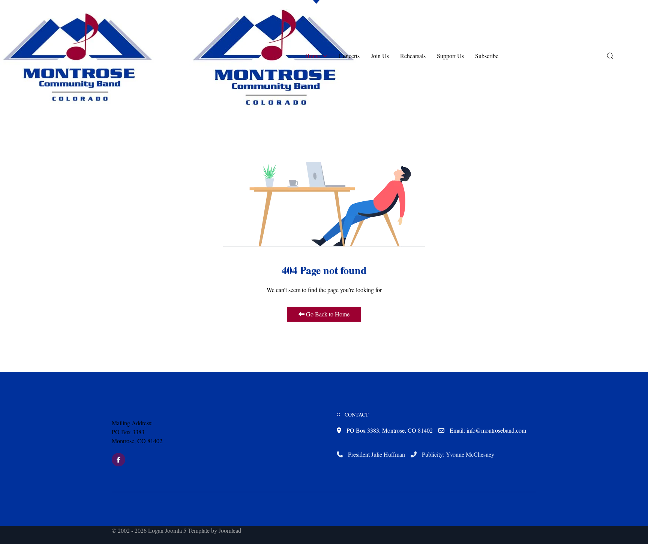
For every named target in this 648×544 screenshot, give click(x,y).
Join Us (380, 56)
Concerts (349, 56)
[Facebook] (118, 459)
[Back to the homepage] (273, 56)
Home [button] (312, 56)
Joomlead (230, 530)
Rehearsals (413, 56)
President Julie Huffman (375, 454)
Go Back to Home (327, 314)
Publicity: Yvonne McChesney (457, 454)
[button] (78, 56)
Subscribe (486, 56)
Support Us (450, 56)
